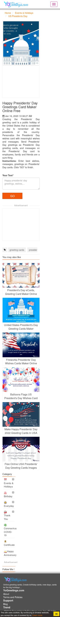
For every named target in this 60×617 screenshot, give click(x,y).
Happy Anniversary (9, 553)
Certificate (9, 544)
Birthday (8, 496)
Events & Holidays (8, 484)
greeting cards (17, 249)
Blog (5, 604)
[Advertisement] (21, 82)
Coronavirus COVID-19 (9, 532)
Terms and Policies (12, 597)
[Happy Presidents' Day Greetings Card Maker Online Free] (21, 43)
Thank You (7, 517)
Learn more (37, 615)
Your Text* (7, 175)
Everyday (9, 505)
